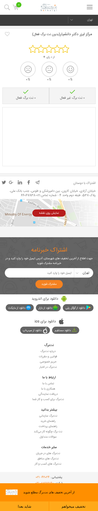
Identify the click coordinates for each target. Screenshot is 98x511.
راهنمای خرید (48, 421)
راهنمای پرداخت (48, 426)
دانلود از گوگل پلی (75, 308)
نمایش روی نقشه (49, 213)
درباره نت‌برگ (48, 351)
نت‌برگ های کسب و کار (48, 464)
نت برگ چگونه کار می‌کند (48, 431)
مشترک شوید (49, 284)
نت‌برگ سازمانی (48, 415)
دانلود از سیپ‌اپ (32, 330)
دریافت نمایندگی (48, 394)
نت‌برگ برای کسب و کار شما (48, 399)
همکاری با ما (48, 388)
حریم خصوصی (48, 361)
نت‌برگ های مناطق (48, 458)
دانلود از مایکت (16, 308)
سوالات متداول (48, 436)
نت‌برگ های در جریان (48, 453)
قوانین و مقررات (48, 356)
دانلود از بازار (45, 308)
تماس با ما (48, 383)
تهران (90, 19)
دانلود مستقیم (63, 330)
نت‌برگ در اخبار (48, 367)
